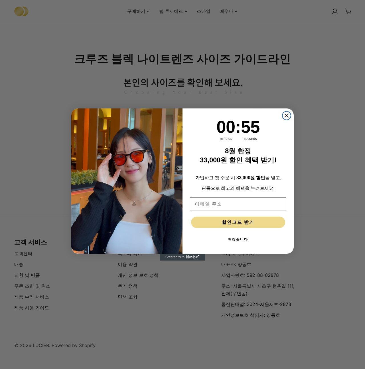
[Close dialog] (286, 115)
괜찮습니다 (238, 239)
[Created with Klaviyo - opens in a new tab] (182, 257)
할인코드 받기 (238, 222)
